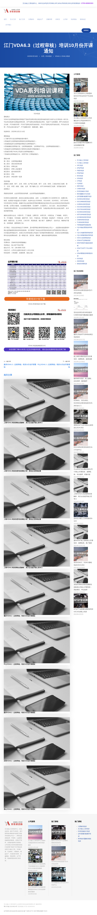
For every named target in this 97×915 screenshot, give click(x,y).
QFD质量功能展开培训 (84, 196)
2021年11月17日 (79, 339)
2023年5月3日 (32, 894)
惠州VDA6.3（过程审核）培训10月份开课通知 (19, 712)
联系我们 (86, 30)
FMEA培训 (80, 170)
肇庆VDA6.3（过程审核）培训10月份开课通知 (19, 616)
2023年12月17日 (79, 545)
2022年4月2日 (78, 614)
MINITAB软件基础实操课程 (85, 244)
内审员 (58, 19)
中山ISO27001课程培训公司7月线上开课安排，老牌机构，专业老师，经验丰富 (83, 471)
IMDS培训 (80, 186)
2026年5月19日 (79, 501)
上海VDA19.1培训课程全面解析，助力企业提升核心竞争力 (83, 496)
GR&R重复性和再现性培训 (85, 254)
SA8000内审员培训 (83, 220)
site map (33, 911)
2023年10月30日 (79, 592)
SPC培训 (80, 165)
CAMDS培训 (81, 188)
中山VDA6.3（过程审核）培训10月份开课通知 (19, 664)
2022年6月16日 (79, 452)
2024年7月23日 (32, 870)
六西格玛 (31, 19)
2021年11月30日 (79, 567)
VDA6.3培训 (65, 56)
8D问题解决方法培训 (83, 194)
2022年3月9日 (78, 523)
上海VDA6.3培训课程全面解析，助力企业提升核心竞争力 (23, 422)
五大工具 (13, 19)
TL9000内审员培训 (83, 222)
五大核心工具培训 (82, 160)
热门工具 (22, 19)
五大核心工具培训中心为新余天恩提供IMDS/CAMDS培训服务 (36, 843)
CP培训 (79, 181)
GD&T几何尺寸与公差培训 (84, 249)
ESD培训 (80, 258)
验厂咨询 (26, 911)
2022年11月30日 (79, 361)
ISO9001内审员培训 (83, 199)
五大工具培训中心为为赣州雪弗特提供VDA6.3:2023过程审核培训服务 (36, 889)
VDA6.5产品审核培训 (83, 240)
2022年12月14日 (33, 847)
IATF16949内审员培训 (84, 214)
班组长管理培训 (82, 263)
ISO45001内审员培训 (83, 212)
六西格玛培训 (82, 826)
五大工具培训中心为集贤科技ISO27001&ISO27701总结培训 (83, 96)
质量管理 (49, 19)
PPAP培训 (80, 173)
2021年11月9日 (79, 295)
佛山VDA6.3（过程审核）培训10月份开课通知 (19, 809)
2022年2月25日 (79, 408)
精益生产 (40, 19)
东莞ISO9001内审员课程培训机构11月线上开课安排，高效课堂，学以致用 (83, 587)
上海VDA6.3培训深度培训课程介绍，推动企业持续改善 (22, 471)
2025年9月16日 (32, 56)
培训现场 (74, 19)
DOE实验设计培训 (83, 191)
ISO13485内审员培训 (83, 201)
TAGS (45, 911)
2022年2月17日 (56, 845)
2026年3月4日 (78, 148)
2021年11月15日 (56, 887)
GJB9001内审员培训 (83, 204)
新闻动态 (83, 19)
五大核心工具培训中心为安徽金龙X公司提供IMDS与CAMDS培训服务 (83, 120)
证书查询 (6, 911)
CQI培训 (79, 183)
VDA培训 (48, 56)
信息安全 (20, 911)
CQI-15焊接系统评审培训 (85, 235)
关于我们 (8, 25)
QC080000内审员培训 (84, 217)
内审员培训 (80, 261)
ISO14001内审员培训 (83, 207)
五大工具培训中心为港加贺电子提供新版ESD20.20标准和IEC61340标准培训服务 (36, 866)
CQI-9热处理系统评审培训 (84, 229)
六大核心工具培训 (82, 163)
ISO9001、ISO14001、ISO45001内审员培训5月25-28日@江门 (83, 403)
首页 (5, 19)
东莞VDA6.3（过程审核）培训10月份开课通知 (19, 761)
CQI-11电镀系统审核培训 (85, 232)
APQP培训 (80, 168)
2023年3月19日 (79, 101)
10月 (42, 56)
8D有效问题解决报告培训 (84, 840)
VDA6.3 (57, 56)
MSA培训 (80, 176)
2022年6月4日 (55, 866)
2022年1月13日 (79, 317)
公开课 (65, 19)
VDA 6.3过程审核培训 (84, 238)
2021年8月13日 (79, 383)
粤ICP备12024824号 (10, 906)
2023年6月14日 (79, 477)
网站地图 (40, 911)
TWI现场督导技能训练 (84, 225)
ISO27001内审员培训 (83, 209)
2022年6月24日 (79, 126)
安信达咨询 (13, 911)
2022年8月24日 (79, 430)
